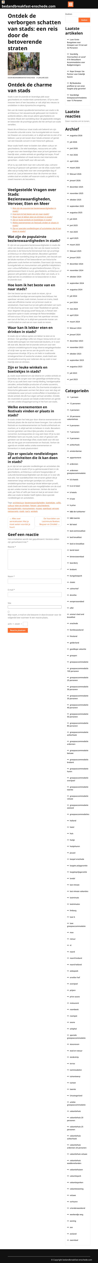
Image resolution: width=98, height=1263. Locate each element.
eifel (72, 608)
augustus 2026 (76, 135)
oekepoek (74, 971)
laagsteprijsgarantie (78, 872)
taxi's (27, 511)
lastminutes (75, 904)
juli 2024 (73, 296)
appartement (75, 457)
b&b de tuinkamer (77, 511)
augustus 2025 (76, 212)
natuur (73, 939)
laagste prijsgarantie (78, 865)
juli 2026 (73, 142)
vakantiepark (75, 1176)
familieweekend (76, 630)
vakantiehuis (75, 1111)
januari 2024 (75, 334)
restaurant (74, 1003)
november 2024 (76, 270)
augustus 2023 (76, 366)
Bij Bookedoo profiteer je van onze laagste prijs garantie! (76, 86)
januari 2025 (75, 257)
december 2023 (76, 341)
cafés (58, 502)
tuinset (73, 1082)
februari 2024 (75, 328)
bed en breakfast (77, 543)
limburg (73, 910)
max (72, 932)
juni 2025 (74, 225)
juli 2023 (73, 373)
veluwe (73, 1195)
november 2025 (76, 193)
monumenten (28, 508)
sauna (72, 1022)
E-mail (11, 589)
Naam (11, 576)
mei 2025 (74, 232)
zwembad (74, 1240)
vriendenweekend (77, 1208)
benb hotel (74, 550)
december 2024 (76, 264)
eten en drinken (22, 505)
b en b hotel (75, 486)
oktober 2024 (75, 276)
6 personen (74, 425)
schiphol (73, 1029)
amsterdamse (76, 451)
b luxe (72, 498)
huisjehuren (75, 846)
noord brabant (76, 958)
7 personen (74, 432)
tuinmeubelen (76, 1070)
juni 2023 (74, 379)
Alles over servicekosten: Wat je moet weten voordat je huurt (20, 522)
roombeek (74, 1009)
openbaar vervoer (51, 508)
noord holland (76, 964)
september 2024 (77, 283)
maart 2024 (75, 321)
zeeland (73, 1234)
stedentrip (74, 1057)
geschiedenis (43, 505)
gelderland (74, 642)
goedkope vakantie (78, 649)
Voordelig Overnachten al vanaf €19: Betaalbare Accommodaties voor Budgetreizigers (76, 59)
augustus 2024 (76, 289)
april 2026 (74, 161)
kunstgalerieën (14, 508)
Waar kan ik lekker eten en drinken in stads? (32, 217)
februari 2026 (75, 174)
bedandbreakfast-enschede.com (29, 6)
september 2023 (77, 360)
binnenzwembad (77, 556)
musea (39, 508)
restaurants (13, 511)
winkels (34, 511)
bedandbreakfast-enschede (24, 78)
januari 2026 (75, 180)
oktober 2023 (75, 353)
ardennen (74, 464)
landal (72, 878)
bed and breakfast (77, 531)
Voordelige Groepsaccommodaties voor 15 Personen (77, 98)
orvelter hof (75, 977)
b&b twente (75, 518)
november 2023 (76, 347)
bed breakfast (76, 537)
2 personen (74, 410)
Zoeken (68, 14)
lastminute (74, 897)
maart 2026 (75, 167)
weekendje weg (76, 1214)
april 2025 (74, 238)
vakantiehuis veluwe (78, 1154)
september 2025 (77, 206)
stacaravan (74, 1044)
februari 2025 (75, 251)
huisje (72, 840)
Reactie (12, 546)
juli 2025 (73, 219)
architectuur (18, 502)
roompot (73, 1016)
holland (73, 820)
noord (72, 951)
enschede (74, 623)
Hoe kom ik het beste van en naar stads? (31, 214)
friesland (73, 636)
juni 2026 (74, 148)
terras (72, 1063)
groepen (73, 655)
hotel (72, 827)
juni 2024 (74, 302)
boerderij (74, 563)
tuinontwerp (75, 1076)
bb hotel (73, 524)
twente (73, 1089)
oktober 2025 (75, 199)
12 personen (75, 403)
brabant (73, 569)
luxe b (72, 917)
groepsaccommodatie (79, 662)
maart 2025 (75, 244)
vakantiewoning (76, 1189)
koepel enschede (77, 859)
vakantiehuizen (76, 1169)
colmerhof (74, 588)
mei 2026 (74, 155)
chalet (72, 582)
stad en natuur (76, 1050)
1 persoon (74, 397)
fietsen (33, 505)
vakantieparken (76, 1182)
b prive (73, 505)
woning (73, 1221)
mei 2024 (74, 309)
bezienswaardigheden (35, 502)
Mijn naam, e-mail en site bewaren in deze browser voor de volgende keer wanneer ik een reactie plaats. (34, 616)
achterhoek (74, 445)
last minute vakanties (79, 891)
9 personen (74, 438)
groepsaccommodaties (79, 814)
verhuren (74, 1201)
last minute (74, 885)
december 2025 (76, 187)
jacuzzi (72, 853)
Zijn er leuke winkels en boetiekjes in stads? (32, 219)
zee (71, 1227)
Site (9, 603)
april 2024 (74, 315)
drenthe (73, 595)
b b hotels (74, 479)
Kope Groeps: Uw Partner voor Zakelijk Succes (76, 74)
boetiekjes (50, 502)
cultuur (11, 505)
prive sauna (75, 996)
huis (71, 833)
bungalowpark (76, 576)
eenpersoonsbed (77, 601)
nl (70, 945)
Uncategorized (76, 1095)
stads (21, 511)
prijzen (73, 990)
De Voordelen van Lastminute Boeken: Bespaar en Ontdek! (49, 521)
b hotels (73, 492)
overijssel (74, 984)
